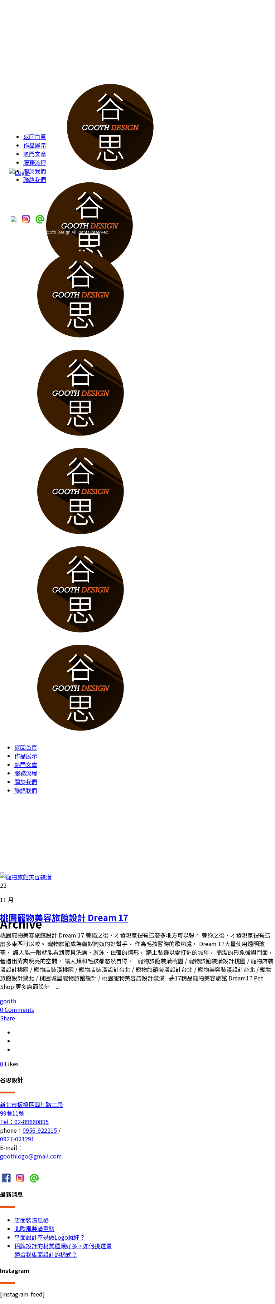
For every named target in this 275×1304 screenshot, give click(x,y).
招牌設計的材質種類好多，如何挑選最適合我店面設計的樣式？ (63, 1250)
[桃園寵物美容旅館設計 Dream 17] (26, 876)
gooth (8, 1001)
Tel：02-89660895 (24, 1121)
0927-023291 (17, 1139)
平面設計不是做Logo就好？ (49, 1237)
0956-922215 (40, 1130)
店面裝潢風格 (31, 1220)
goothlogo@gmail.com (31, 1156)
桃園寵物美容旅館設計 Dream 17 (64, 917)
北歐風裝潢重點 (34, 1228)
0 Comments (17, 1009)
